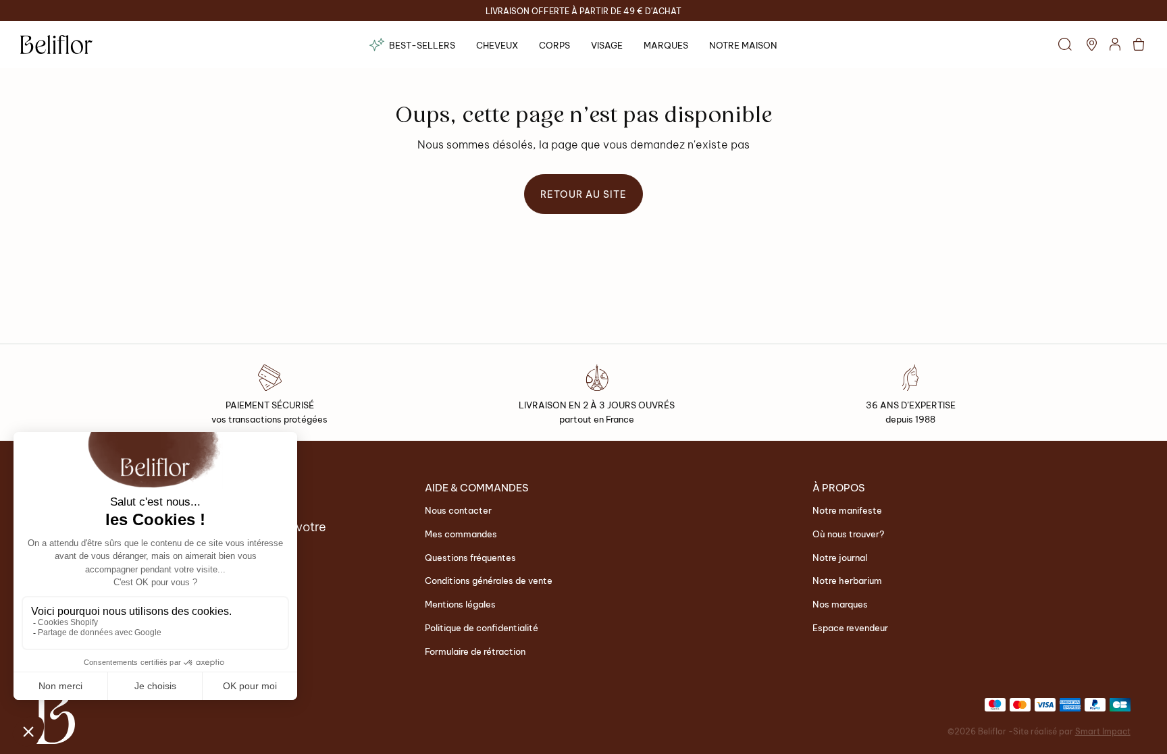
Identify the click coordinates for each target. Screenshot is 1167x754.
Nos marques (840, 603)
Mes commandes (461, 533)
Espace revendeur (850, 626)
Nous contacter (458, 509)
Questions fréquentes (470, 556)
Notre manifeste (847, 509)
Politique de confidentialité (481, 626)
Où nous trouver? (848, 533)
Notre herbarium (847, 579)
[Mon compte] (1115, 44)
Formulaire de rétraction (475, 650)
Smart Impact (1103, 730)
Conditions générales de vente (488, 579)
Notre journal (839, 556)
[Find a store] (1091, 44)
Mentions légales (460, 603)
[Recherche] (1065, 44)
